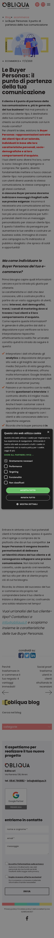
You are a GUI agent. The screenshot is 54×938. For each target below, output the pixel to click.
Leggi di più (9, 450)
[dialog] (27, 469)
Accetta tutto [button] (27, 490)
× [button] (48, 432)
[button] (27, 455)
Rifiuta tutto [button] (28, 497)
